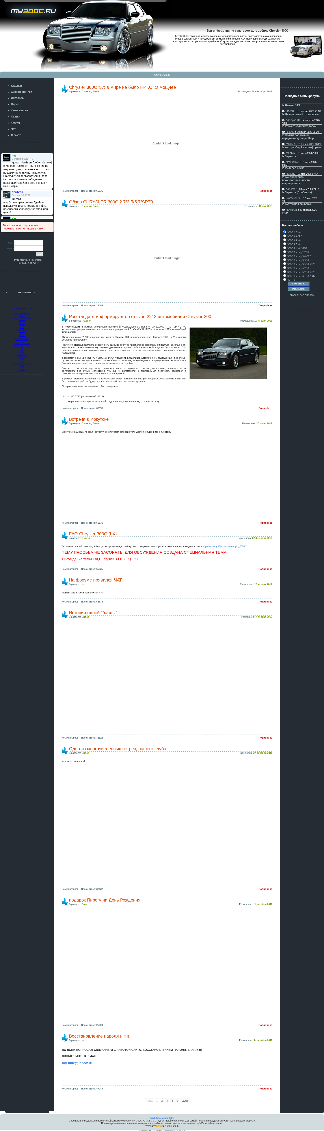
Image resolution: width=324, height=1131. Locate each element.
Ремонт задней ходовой (300, 126)
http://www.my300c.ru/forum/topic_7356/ (224, 546)
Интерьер (22, 323)
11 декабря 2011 (262, 904)
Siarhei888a (293, 198)
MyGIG (22, 326)
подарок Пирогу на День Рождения (104, 900)
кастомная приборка (298, 204)
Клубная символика (22, 349)
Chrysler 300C (162, 75)
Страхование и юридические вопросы (22, 363)
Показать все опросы (301, 295)
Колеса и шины (22, 341)
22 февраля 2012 (262, 538)
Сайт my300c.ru (22, 370)
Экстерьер (22, 322)
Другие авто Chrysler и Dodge (22, 343)
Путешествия (22, 365)
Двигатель (22, 315)
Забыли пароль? (28, 263)
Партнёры (22, 335)
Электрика (22, 319)
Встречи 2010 (22, 354)
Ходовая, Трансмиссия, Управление (22, 318)
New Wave (292, 162)
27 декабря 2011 (262, 753)
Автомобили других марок (22, 338)
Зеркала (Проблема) (298, 192)
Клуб (22, 347)
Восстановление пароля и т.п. (99, 1036)
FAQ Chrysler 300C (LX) (93, 533)
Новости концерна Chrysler (22, 313)
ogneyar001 (293, 120)
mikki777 (291, 144)
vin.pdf (65, 396)
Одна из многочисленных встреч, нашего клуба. (118, 748)
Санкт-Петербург (22, 355)
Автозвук (22, 325)
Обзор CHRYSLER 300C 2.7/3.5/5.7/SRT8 (111, 201)
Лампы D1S (292, 105)
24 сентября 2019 (262, 91)
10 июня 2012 (264, 423)
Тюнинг (22, 327)
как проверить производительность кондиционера (296, 180)
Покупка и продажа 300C (22, 329)
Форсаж (22, 367)
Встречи (22, 350)
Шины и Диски (22, 321)
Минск (22, 351)
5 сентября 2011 (262, 1040)
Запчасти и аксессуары (22, 339)
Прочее (22, 362)
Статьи (86, 538)
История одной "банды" (93, 612)
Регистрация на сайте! (28, 259)
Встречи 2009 (22, 353)
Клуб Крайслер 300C (162, 1118)
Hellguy (290, 173)
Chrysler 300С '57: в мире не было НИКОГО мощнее (122, 87)
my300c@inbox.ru (77, 1063)
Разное (22, 333)
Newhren (291, 209)
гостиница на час (22, 308)
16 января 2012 (263, 584)
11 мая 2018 (265, 206)
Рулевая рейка (294, 168)
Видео (96, 91)
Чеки (22, 317)
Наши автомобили (22, 330)
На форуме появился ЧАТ (95, 580)
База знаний (22, 331)
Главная (86, 91)
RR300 (290, 131)
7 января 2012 (264, 617)
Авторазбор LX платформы (303, 147)
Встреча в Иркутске (89, 419)
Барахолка (22, 334)
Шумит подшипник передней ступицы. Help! (298, 137)
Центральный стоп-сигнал (302, 114)
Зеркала (290, 156)
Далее (185, 1100)
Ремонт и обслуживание (22, 345)
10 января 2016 (263, 320)
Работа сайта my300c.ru (22, 371)
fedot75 (290, 153)
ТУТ (135, 559)
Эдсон (290, 111)
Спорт (22, 368)
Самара (22, 359)
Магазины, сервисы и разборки (22, 346)
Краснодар (22, 357)
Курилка (22, 366)
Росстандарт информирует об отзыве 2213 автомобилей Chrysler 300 (140, 316)
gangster (291, 189)
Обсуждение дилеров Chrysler (22, 314)
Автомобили (22, 337)
